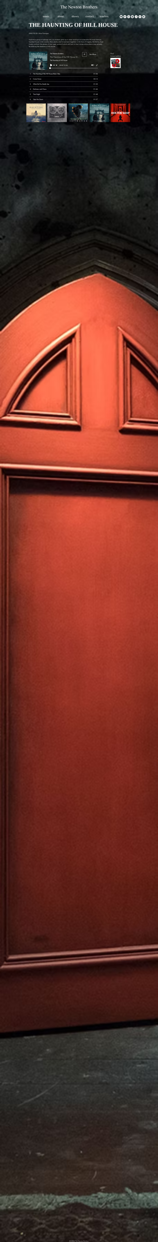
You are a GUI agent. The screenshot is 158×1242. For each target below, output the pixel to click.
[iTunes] (136, 16)
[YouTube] (121, 16)
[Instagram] (128, 16)
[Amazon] (139, 16)
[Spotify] (132, 16)
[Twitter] (124, 16)
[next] (126, 113)
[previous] (30, 113)
